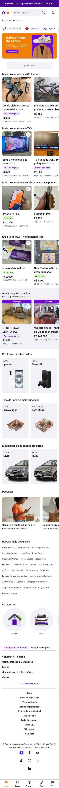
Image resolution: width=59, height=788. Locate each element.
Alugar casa (43, 587)
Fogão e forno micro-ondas (14, 576)
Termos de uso (29, 702)
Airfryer (5, 570)
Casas (5, 677)
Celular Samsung (46, 564)
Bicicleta (21, 582)
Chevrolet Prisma (10, 559)
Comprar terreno (9, 593)
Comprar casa (29, 587)
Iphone (33, 564)
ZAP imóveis (29, 729)
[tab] (15, 647)
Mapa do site (29, 716)
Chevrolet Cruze (20, 564)
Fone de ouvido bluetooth (40, 576)
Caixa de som (32, 570)
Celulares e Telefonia (13, 656)
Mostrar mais (31, 684)
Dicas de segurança (29, 698)
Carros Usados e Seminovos (17, 662)
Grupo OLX (29, 725)
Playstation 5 (17, 570)
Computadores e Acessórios (17, 672)
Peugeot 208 (23, 547)
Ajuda (29, 693)
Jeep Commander (10, 553)
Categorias (12, 28)
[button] (29, 12)
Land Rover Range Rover (32, 553)
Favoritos (34, 28)
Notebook (44, 570)
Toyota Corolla (26, 559)
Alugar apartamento (11, 587)
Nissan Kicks (41, 559)
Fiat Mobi (6, 564)
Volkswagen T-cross (41, 547)
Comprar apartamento (37, 582)
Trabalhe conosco (29, 720)
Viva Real (29, 734)
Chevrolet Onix (8, 547)
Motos (5, 667)
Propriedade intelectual (29, 711)
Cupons (51, 28)
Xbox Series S (8, 582)
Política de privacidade (30, 707)
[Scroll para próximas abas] (54, 647)
